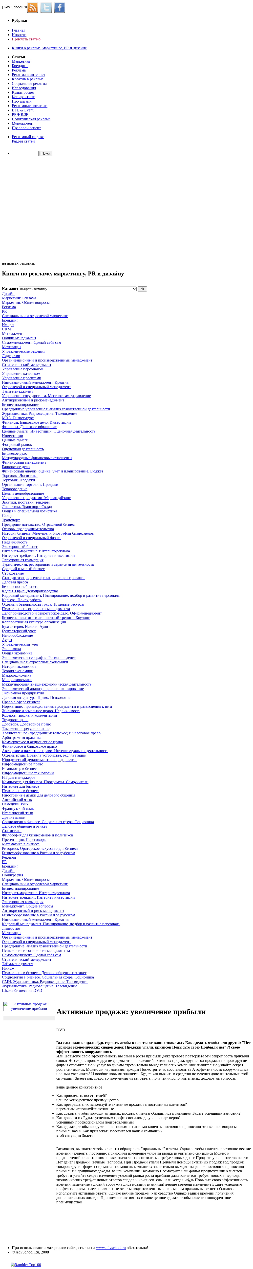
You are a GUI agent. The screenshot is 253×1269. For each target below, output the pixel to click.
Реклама (19, 70)
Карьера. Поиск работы (22, 600)
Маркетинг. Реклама (19, 298)
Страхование (13, 573)
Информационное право (22, 764)
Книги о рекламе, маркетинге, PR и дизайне (49, 48)
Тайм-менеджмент (17, 391)
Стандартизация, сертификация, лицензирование (43, 578)
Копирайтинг (23, 97)
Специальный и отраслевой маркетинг (35, 316)
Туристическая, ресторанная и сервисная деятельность (48, 564)
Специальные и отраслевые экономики (35, 662)
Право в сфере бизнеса (21, 702)
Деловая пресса (15, 582)
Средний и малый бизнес (23, 569)
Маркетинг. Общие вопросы (26, 302)
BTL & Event (22, 110)
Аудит (7, 640)
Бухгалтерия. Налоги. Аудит (26, 626)
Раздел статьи (23, 141)
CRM (6, 329)
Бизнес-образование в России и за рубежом (38, 853)
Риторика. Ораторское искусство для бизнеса (40, 848)
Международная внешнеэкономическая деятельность (46, 684)
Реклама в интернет (28, 75)
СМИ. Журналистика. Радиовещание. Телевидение (45, 981)
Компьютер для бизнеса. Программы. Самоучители (45, 782)
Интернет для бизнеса (20, 786)
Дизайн (8, 293)
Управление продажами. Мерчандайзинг (36, 498)
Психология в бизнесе (20, 791)
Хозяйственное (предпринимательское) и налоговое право (51, 733)
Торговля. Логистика (20, 475)
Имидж (8, 325)
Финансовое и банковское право (29, 746)
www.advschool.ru (111, 1248)
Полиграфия (12, 875)
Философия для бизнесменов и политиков (37, 835)
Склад (7, 515)
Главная (18, 30)
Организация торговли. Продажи (30, 484)
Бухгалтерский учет (19, 631)
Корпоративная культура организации (34, 622)
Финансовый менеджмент (24, 462)
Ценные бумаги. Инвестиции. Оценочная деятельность (48, 431)
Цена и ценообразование (23, 493)
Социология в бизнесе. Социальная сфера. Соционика (48, 822)
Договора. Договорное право (26, 724)
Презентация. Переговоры (24, 839)
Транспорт (11, 520)
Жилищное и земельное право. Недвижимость (41, 711)
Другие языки (13, 817)
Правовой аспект (26, 128)
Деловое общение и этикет (24, 826)
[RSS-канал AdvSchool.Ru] (34, 7)
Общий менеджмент (19, 338)
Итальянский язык (17, 813)
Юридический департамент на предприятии (39, 760)
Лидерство (11, 356)
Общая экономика (17, 653)
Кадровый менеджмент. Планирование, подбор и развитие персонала (61, 595)
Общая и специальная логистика (29, 511)
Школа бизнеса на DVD (22, 990)
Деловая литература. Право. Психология (36, 697)
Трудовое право (15, 720)
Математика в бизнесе (21, 844)
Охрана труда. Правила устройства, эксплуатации (44, 755)
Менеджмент (23, 123)
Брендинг (20, 66)
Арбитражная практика (22, 737)
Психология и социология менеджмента (36, 609)
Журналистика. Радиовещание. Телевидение (39, 413)
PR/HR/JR (20, 114)
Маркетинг (21, 61)
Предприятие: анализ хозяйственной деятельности (44, 946)
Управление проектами (21, 378)
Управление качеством (21, 373)
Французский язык (18, 808)
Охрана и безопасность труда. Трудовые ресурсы (43, 604)
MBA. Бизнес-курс (18, 418)
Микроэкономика (17, 680)
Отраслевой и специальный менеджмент (36, 387)
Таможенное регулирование (25, 728)
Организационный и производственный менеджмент (47, 360)
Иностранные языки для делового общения (38, 795)
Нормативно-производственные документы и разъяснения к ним (57, 706)
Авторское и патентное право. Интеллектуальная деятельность (55, 751)
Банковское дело (16, 467)
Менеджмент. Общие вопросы (27, 906)
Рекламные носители (29, 106)
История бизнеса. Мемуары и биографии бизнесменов (48, 533)
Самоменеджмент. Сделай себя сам (31, 342)
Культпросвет (23, 92)
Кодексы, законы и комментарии (29, 715)
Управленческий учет (20, 644)
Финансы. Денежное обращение (29, 427)
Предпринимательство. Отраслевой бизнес (38, 524)
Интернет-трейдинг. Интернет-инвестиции (38, 555)
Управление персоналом (22, 369)
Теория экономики (17, 671)
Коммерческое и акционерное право (32, 742)
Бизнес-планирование (20, 404)
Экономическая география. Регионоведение (39, 657)
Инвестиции (12, 436)
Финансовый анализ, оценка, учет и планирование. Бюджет (52, 471)
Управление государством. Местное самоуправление (46, 396)
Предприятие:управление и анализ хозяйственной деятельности (56, 409)
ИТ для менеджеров (19, 777)
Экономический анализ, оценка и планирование (43, 689)
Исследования (24, 88)
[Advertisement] (30, 209)
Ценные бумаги (15, 440)
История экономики (19, 666)
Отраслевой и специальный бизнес (31, 538)
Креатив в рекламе (27, 79)
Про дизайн (22, 101)
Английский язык (17, 800)
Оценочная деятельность (23, 449)
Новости (19, 35)
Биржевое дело (14, 453)
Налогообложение (17, 635)
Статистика (11, 831)
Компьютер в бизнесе (20, 768)
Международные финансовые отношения (37, 458)
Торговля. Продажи (18, 480)
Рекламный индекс (28, 137)
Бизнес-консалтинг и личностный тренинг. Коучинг (46, 618)
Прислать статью (26, 39)
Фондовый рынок (17, 444)
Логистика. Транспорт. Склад (27, 507)
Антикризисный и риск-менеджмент (33, 400)
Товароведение (14, 489)
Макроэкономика (16, 675)
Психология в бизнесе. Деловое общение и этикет (44, 973)
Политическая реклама (31, 119)
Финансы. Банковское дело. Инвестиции (36, 422)
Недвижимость (14, 542)
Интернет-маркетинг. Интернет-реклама (36, 551)
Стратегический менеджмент (26, 365)
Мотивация (11, 347)
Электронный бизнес (20, 546)
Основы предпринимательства (28, 529)
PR (4, 311)
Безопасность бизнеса (20, 586)
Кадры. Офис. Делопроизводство (30, 591)
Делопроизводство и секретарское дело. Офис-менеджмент (52, 613)
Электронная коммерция (22, 560)
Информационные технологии (28, 773)
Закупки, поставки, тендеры (26, 502)
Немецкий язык (15, 804)
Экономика (11, 649)
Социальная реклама (29, 83)
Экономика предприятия (23, 693)
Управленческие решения (23, 351)
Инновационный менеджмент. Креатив (35, 382)
